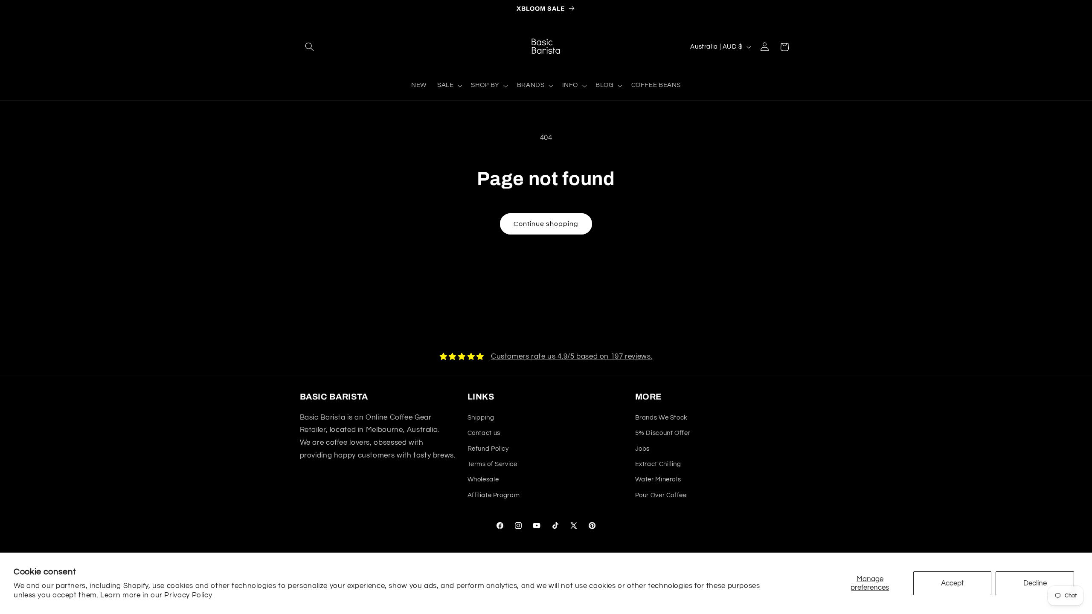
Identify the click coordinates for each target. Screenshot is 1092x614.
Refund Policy (488, 449)
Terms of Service (492, 464)
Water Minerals (658, 479)
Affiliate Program (494, 495)
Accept (952, 583)
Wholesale (483, 479)
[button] (309, 47)
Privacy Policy (188, 595)
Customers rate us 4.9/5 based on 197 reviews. (571, 356)
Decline (1035, 583)
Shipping (481, 417)
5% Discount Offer (663, 433)
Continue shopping (546, 223)
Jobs (642, 449)
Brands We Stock (661, 417)
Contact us (484, 433)
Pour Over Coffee (661, 495)
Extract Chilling (658, 464)
